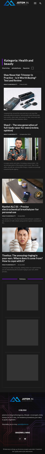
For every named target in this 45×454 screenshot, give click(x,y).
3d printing (6, 68)
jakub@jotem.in (23, 424)
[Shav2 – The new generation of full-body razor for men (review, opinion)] (22, 149)
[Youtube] (25, 439)
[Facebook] (20, 439)
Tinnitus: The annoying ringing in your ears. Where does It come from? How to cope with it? (22, 258)
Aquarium (26, 68)
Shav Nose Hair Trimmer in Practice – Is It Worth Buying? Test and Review (20, 77)
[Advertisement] (22, 30)
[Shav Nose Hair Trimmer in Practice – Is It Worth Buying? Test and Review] (22, 99)
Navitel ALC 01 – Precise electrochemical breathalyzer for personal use (20, 209)
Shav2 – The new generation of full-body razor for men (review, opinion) (21, 127)
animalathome (16, 68)
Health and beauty (10, 84)
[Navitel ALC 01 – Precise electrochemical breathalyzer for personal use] (22, 191)
